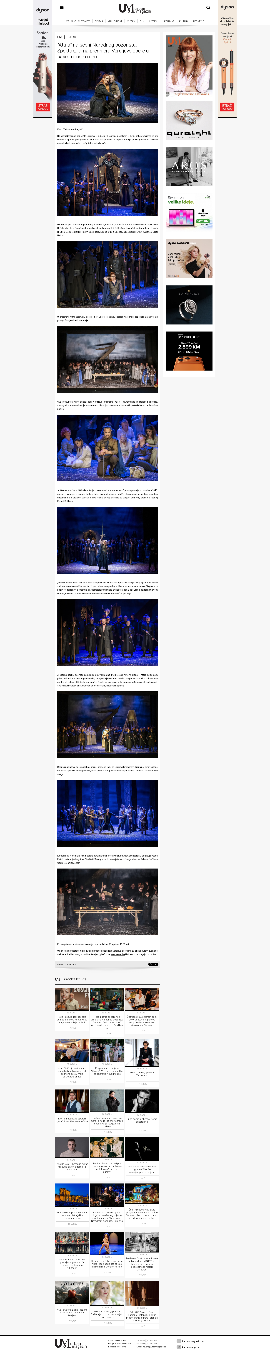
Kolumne (169, 21)
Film (142, 21)
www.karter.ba (118, 954)
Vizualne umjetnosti (78, 21)
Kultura (183, 21)
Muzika (131, 21)
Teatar (99, 21)
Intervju (154, 21)
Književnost (115, 21)
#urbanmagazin (190, 1347)
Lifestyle (198, 21)
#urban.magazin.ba (192, 1341)
